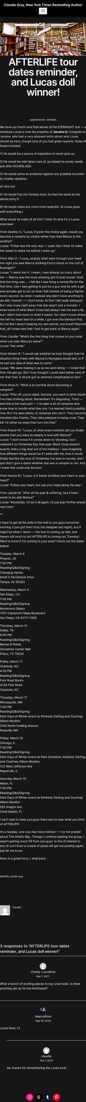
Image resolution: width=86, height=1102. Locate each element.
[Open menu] (43, 11)
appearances (37, 119)
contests (51, 119)
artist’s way (16, 876)
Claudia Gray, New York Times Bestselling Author (43, 5)
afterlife (4, 876)
